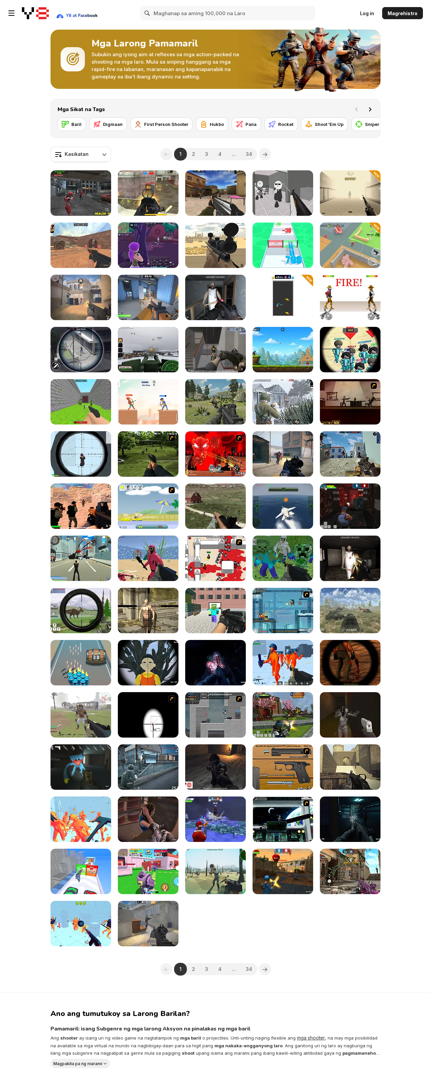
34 (249, 154)
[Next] (370, 109)
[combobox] (81, 154)
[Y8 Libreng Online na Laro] (35, 13)
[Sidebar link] (11, 13)
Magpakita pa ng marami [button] (77, 1063)
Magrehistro (403, 13)
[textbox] (80, 154)
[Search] (147, 13)
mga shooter (311, 1038)
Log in (367, 13)
